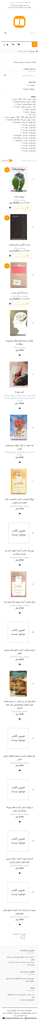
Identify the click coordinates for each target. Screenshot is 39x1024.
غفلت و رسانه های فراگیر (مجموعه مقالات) (19, 342)
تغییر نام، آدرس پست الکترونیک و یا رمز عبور (20, 978)
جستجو (32, 51)
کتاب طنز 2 (19, 392)
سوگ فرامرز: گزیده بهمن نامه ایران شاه (19, 602)
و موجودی (4, 160)
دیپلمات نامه (20, 196)
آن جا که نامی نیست (19, 292)
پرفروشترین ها (11, 1010)
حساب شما (26, 5)
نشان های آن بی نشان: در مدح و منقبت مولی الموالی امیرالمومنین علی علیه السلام (19, 705)
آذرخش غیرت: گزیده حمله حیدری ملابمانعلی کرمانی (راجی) (19, 860)
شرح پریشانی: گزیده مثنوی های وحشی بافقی (19, 651)
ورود (4, 45)
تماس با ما (11, 7)
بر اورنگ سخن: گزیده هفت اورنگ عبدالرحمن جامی (19, 809)
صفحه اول (29, 1010)
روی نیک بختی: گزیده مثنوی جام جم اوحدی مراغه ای (19, 552)
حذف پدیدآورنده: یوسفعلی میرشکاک (24, 62)
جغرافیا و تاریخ (29, 89)
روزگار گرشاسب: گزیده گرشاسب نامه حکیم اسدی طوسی (19, 501)
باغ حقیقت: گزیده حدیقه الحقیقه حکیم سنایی (19, 757)
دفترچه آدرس (29, 981)
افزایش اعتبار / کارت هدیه (23, 7)
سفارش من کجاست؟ (16, 5)
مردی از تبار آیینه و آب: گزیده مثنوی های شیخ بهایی (19, 911)
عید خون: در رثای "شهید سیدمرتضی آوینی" (19, 447)
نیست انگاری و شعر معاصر (19, 244)
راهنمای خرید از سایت (27, 1000)
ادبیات (31, 85)
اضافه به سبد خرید (20, 208)
